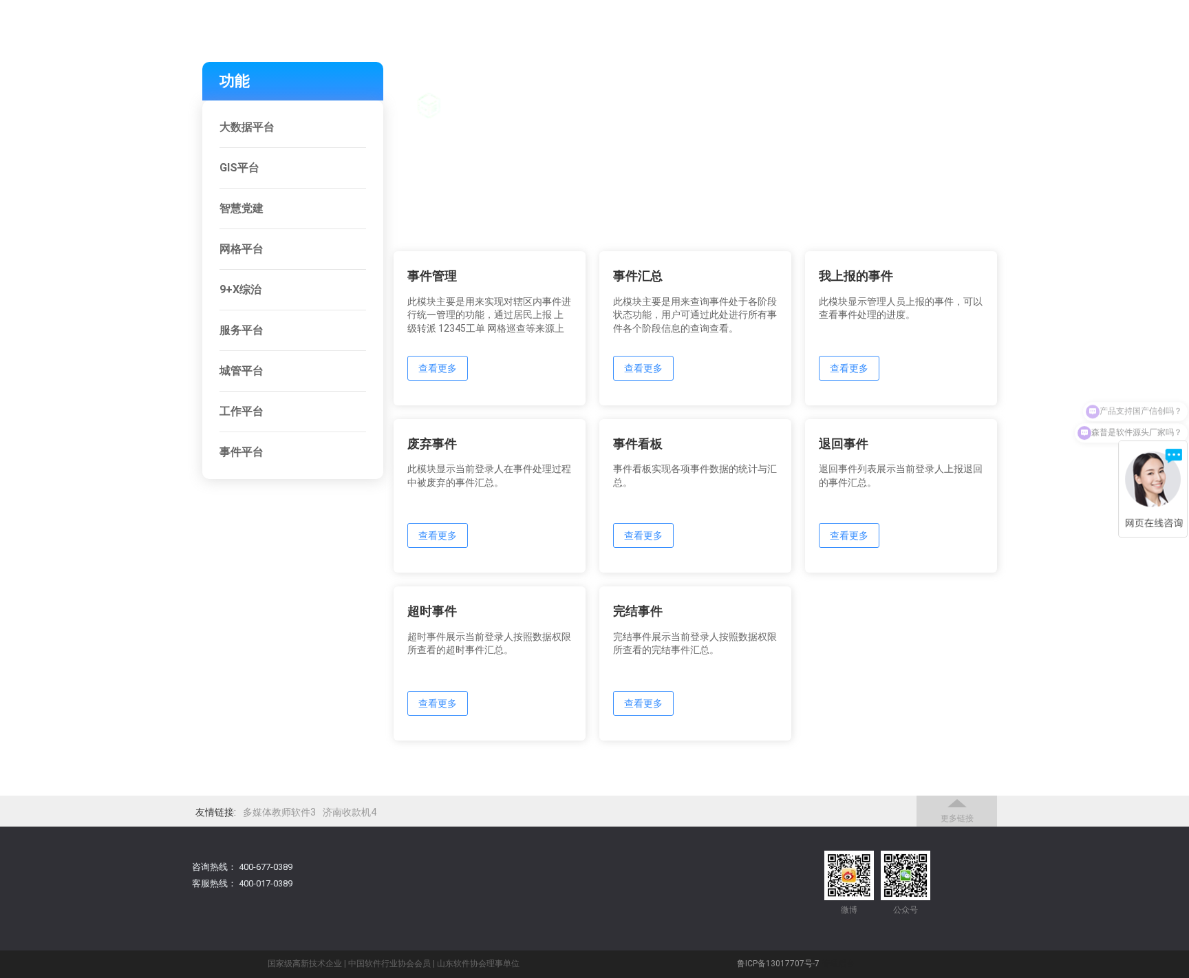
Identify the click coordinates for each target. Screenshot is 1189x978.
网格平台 (241, 248)
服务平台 (241, 330)
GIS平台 (239, 167)
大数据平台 (247, 127)
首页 (747, 87)
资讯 (1022, 87)
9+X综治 (240, 289)
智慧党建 (241, 208)
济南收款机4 (349, 812)
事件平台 (241, 451)
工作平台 (241, 411)
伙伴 (954, 87)
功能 (816, 87)
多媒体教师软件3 (279, 812)
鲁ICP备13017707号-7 (778, 963)
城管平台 (241, 370)
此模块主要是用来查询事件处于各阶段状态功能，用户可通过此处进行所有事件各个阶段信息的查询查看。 (695, 315)
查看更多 (437, 368)
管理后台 (838, 963)
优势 (885, 87)
